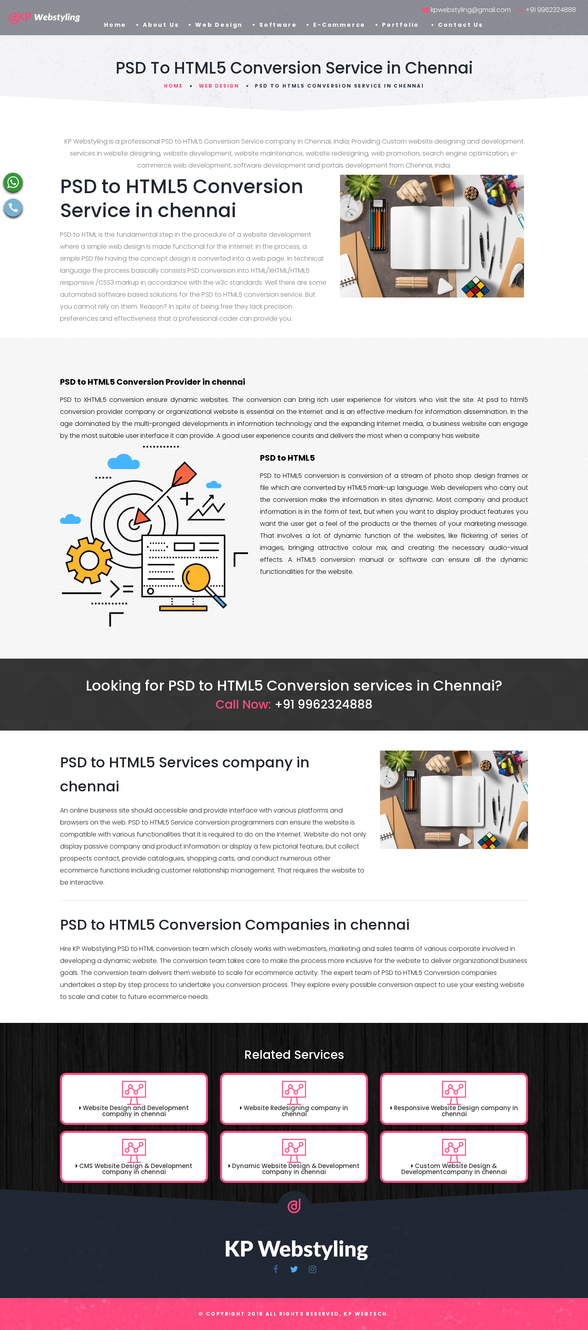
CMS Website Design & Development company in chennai (135, 1169)
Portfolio (402, 25)
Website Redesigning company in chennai (296, 1111)
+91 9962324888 (551, 9)
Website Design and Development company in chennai (136, 1111)
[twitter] (294, 1269)
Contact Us (460, 25)
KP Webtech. (366, 1313)
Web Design (219, 25)
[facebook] (275, 1269)
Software (278, 25)
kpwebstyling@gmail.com (471, 9)
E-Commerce (339, 25)
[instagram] (312, 1269)
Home (115, 25)
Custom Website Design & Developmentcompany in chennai (454, 1169)
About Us (161, 25)
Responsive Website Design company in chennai (456, 1111)
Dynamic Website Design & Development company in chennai (296, 1169)
